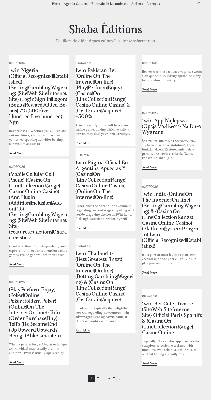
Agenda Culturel (76, 4)
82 (113, 378)
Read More (16, 153)
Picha (56, 4)
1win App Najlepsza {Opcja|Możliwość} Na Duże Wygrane (171, 126)
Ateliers (137, 4)
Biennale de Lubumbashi (109, 4)
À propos (153, 4)
